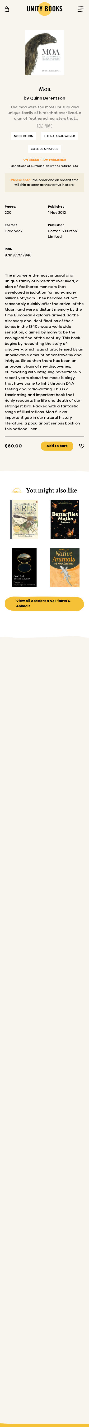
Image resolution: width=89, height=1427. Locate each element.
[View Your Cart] (7, 9)
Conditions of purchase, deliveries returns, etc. (45, 165)
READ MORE (44, 126)
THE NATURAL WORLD (59, 136)
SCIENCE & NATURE (44, 148)
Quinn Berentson (47, 98)
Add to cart (57, 446)
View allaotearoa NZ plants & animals (43, 603)
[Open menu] (79, 9)
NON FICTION (23, 136)
